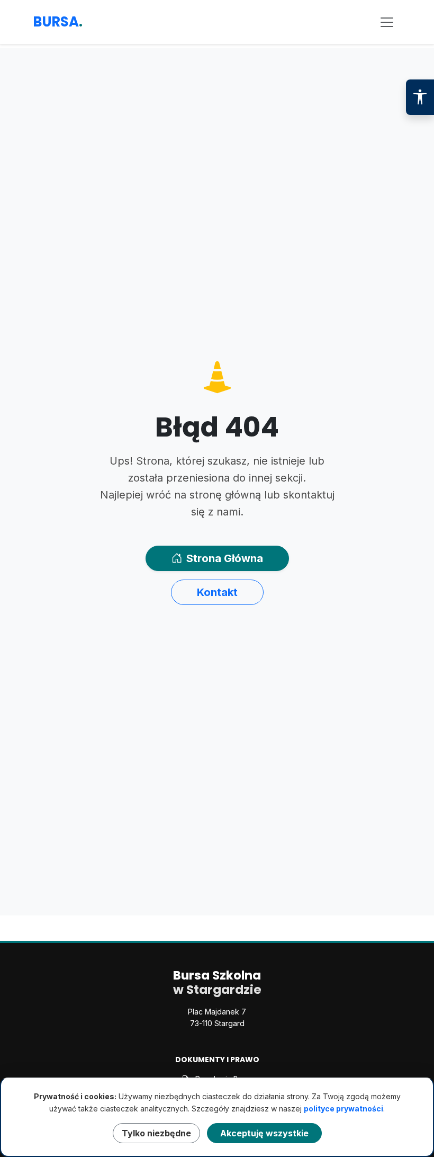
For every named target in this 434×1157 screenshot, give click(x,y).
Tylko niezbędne (156, 1133)
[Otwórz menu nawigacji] (387, 22)
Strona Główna (224, 558)
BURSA (58, 21)
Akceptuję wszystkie (264, 1133)
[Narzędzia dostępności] (420, 97)
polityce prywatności (343, 1108)
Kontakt (217, 592)
